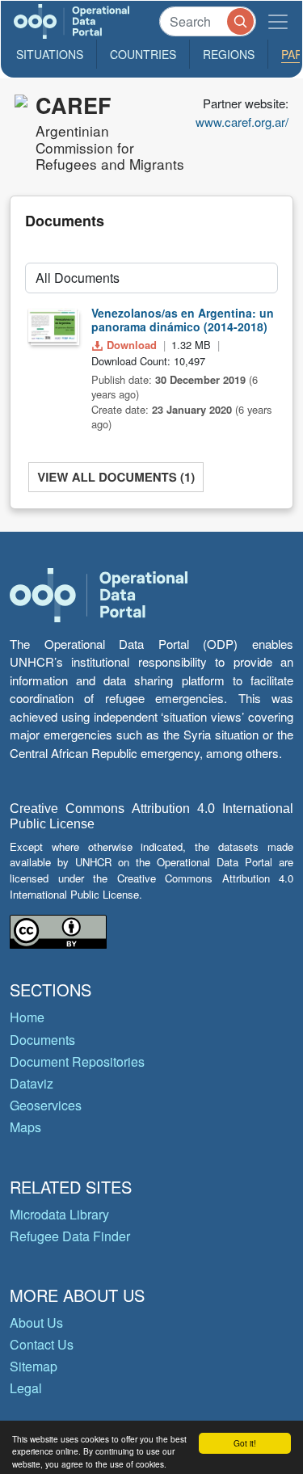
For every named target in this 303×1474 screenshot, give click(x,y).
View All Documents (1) (116, 477)
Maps (25, 1127)
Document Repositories (77, 1061)
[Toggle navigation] (278, 21)
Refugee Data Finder (70, 1236)
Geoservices (46, 1105)
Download (131, 344)
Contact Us (42, 1344)
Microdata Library (59, 1214)
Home (27, 1017)
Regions (229, 54)
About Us (36, 1322)
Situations (49, 54)
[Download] (52, 325)
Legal (26, 1388)
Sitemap (33, 1366)
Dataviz (31, 1083)
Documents (42, 1039)
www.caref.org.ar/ (242, 121)
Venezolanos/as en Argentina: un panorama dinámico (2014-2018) (182, 320)
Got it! (245, 1443)
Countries (143, 54)
